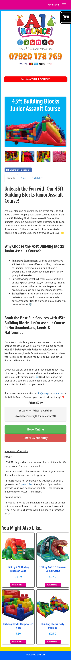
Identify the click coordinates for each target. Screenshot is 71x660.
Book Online (35, 429)
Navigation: (53, 4)
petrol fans (27, 484)
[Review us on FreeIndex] (26, 42)
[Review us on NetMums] (38, 42)
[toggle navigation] (64, 5)
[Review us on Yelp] (51, 42)
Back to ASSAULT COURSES (35, 79)
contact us (58, 393)
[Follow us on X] (45, 42)
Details (11, 178)
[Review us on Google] (32, 42)
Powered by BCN (35, 654)
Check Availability (35, 438)
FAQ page (43, 393)
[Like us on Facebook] (20, 42)
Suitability (37, 178)
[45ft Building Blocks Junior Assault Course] (35, 129)
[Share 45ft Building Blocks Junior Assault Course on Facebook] (35, 170)
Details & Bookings (18, 585)
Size (23, 178)
